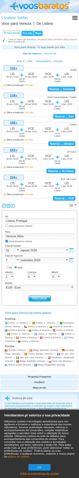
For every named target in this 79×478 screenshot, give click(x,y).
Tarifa (19, 61)
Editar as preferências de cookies (39, 473)
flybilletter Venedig (45, 350)
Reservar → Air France (61, 171)
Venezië (17, 350)
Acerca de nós (22, 398)
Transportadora (43, 61)
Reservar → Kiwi (64, 116)
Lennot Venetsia (19, 365)
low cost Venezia (31, 357)
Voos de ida (50, 53)
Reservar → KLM (64, 198)
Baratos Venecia (40, 354)
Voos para (16, 23)
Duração (58, 61)
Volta (19, 267)
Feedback (39, 382)
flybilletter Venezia (32, 361)
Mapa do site (39, 388)
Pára (29, 61)
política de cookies (18, 456)
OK (39, 467)
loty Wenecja (61, 361)
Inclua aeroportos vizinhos (20, 226)
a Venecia (17, 323)
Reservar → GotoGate (61, 89)
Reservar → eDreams (62, 143)
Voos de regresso (32, 53)
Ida (10, 267)
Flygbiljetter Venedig (51, 365)
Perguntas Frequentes (39, 377)
